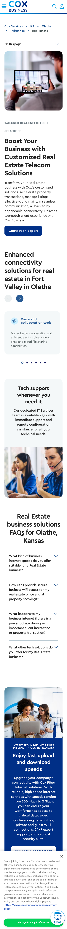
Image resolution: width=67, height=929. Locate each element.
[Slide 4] (36, 362)
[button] (54, 6)
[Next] (19, 298)
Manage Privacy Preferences (33, 922)
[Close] (62, 856)
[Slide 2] (27, 362)
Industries (18, 30)
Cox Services (13, 26)
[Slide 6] (45, 362)
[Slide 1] (22, 362)
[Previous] (8, 298)
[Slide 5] (40, 362)
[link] (4, 6)
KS (32, 26)
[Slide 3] (31, 362)
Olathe (46, 26)
